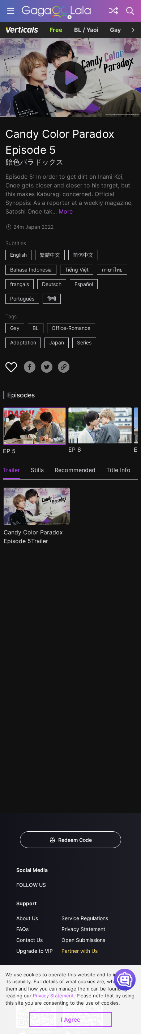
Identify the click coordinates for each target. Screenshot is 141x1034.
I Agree (70, 1019)
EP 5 (9, 451)
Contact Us (29, 940)
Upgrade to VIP (34, 951)
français (19, 284)
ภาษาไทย (112, 269)
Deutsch (51, 284)
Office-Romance (71, 328)
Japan (56, 342)
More (66, 211)
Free (56, 29)
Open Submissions (83, 940)
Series (84, 342)
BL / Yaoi (86, 29)
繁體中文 (50, 255)
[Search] (130, 11)
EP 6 (74, 449)
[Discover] (113, 10)
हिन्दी (51, 298)
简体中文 (83, 255)
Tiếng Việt (77, 269)
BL (36, 328)
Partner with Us (79, 951)
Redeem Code (75, 840)
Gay (115, 29)
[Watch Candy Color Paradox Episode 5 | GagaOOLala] (56, 11)
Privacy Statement (83, 929)
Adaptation (23, 342)
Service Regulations (84, 918)
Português (22, 298)
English (18, 255)
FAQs (22, 929)
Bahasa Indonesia (31, 269)
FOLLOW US (31, 885)
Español (83, 284)
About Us (27, 918)
